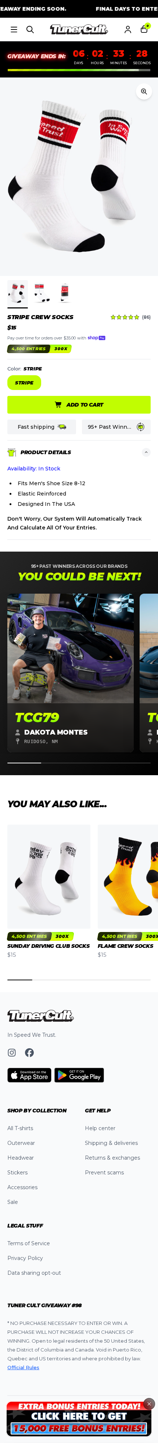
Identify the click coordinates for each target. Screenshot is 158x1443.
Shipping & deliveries (111, 1143)
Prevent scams (104, 1172)
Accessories (22, 1187)
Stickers (17, 1172)
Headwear (20, 1157)
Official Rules (23, 1367)
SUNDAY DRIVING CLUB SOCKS (48, 946)
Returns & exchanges (112, 1157)
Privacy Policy (25, 1258)
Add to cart (85, 404)
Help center (100, 1128)
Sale (12, 1202)
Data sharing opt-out (34, 1273)
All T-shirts (20, 1128)
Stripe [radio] (24, 383)
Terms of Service (28, 1243)
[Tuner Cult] (79, 29)
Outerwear (21, 1143)
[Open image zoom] (144, 91)
